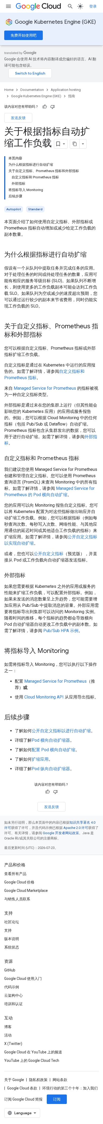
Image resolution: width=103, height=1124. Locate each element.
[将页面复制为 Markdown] (74, 143)
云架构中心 (13, 995)
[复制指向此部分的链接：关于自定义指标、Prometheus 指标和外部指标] (47, 335)
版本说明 (11, 939)
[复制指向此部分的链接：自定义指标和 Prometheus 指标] (84, 459)
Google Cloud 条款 (22, 1088)
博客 (8, 1027)
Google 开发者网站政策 (61, 833)
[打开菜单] (8, 6)
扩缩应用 (40, 759)
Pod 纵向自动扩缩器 (51, 768)
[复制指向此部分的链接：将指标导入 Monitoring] (74, 651)
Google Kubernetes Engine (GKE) (55, 22)
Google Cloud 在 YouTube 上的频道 (33, 1052)
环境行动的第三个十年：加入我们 (70, 1088)
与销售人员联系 (17, 899)
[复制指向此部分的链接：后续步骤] (35, 718)
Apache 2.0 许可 (75, 828)
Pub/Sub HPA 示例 (60, 630)
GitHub (9, 970)
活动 (8, 1035)
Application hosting (66, 90)
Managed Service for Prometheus (45, 388)
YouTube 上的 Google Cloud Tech (31, 1060)
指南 (71, 96)
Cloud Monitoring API (44, 697)
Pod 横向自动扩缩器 (51, 740)
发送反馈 (18, 117)
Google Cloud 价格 (19, 882)
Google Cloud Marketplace (26, 890)
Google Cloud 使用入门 (23, 978)
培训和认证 (13, 1004)
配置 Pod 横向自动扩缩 (53, 749)
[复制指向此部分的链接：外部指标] (30, 576)
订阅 (56, 1099)
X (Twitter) (13, 1044)
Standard (35, 209)
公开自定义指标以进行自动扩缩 (61, 730)
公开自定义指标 (48, 553)
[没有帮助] (53, 107)
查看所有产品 (15, 874)
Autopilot (13, 209)
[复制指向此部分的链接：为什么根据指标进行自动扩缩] (92, 255)
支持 (8, 930)
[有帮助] (45, 107)
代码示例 (11, 987)
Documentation (32, 90)
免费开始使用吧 (23, 35)
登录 (93, 6)
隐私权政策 (38, 1080)
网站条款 (60, 1080)
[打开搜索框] (70, 6)
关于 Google (14, 1080)
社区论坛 (11, 922)
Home (8, 90)
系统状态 (11, 947)
